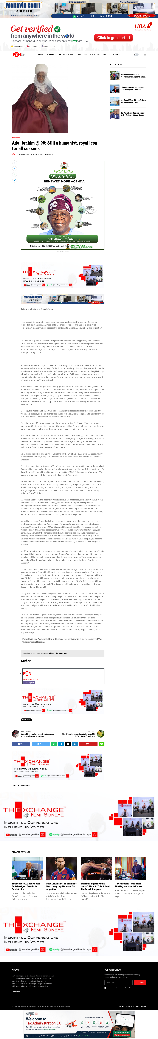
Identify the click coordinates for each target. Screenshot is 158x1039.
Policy (143, 1006)
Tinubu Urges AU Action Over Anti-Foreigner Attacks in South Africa (132, 89)
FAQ (137, 1006)
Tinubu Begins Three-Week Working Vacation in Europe (128, 885)
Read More (16, 992)
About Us (120, 1006)
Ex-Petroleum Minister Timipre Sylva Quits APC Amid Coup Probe (133, 115)
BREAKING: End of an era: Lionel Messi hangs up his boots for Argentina (61, 886)
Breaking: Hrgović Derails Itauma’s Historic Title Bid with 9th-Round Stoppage (95, 886)
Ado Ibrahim (26, 720)
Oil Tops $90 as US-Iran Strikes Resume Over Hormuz (133, 101)
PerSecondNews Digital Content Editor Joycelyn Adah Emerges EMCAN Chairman (133, 77)
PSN (68, 1006)
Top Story (16, 138)
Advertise (130, 1006)
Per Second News (22, 154)
